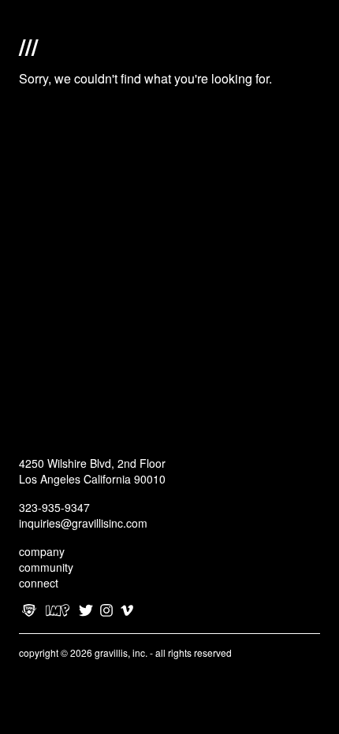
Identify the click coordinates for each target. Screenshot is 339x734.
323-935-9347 (54, 507)
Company (42, 551)
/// (28, 45)
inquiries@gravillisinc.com (83, 523)
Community (46, 567)
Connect (38, 583)
